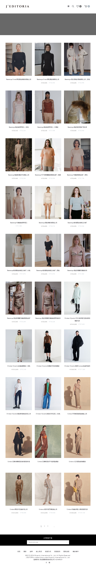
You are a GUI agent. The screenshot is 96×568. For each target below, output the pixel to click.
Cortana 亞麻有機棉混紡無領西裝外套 (19, 461)
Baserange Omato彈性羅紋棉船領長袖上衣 (18, 79)
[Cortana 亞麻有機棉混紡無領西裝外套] (19, 441)
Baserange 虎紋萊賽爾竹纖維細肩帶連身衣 (48, 318)
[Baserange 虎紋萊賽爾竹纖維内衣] (77, 250)
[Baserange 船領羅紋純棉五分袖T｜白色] (19, 250)
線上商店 (39, 551)
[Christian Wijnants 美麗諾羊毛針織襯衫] (48, 345)
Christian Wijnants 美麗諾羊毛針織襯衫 (48, 366)
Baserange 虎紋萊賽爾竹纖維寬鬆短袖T (18, 318)
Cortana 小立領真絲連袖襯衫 (77, 461)
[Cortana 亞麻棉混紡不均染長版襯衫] (48, 441)
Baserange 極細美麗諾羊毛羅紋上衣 (18, 175)
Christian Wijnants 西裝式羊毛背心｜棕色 (48, 414)
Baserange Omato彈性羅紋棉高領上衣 (48, 79)
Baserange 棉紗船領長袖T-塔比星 (77, 127)
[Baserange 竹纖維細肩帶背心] (19, 202)
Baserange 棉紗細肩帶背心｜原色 (19, 127)
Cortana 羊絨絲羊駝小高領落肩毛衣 (77, 509)
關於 (25, 551)
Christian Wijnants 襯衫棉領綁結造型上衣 (19, 414)
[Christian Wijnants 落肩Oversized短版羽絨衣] (77, 345)
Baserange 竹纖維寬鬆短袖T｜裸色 (77, 175)
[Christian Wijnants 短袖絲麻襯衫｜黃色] (19, 345)
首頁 (18, 551)
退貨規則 (57, 551)
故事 (31, 551)
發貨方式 (48, 551)
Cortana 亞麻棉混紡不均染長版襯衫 (47, 461)
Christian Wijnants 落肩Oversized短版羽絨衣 (77, 366)
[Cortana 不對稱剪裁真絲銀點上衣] (77, 393)
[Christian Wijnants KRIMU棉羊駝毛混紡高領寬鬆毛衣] (77, 298)
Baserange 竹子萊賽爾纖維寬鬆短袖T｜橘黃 (48, 175)
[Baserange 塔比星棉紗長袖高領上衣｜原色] (77, 59)
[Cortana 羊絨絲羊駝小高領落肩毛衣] (77, 489)
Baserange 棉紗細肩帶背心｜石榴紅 (48, 127)
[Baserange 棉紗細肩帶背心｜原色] (19, 107)
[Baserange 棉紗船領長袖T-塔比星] (77, 107)
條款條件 (76, 551)
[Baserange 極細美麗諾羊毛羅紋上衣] (19, 154)
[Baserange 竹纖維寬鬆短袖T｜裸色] (77, 154)
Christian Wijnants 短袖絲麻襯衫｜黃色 (18, 366)
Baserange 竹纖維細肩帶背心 (18, 223)
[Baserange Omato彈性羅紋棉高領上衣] (48, 59)
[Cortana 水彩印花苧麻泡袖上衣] (48, 489)
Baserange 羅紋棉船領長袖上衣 (48, 223)
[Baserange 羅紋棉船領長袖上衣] (48, 202)
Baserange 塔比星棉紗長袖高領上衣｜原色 (77, 79)
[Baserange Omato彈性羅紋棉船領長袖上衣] (19, 59)
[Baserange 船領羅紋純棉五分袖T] (77, 202)
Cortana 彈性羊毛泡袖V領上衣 (19, 509)
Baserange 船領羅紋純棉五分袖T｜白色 (18, 270)
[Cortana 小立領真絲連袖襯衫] (77, 441)
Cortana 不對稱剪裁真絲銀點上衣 (77, 414)
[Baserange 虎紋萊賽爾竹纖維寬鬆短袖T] (19, 298)
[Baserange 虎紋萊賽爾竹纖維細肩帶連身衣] (48, 298)
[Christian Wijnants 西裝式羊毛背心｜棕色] (48, 393)
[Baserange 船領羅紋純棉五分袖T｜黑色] (48, 250)
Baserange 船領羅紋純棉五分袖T (77, 223)
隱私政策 (66, 551)
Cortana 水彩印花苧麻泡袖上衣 (48, 509)
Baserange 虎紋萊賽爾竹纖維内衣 (77, 270)
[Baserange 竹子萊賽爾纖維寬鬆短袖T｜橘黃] (48, 154)
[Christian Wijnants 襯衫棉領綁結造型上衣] (19, 393)
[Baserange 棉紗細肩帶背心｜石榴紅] (48, 107)
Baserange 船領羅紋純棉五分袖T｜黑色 (48, 270)
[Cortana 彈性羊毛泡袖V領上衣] (19, 489)
